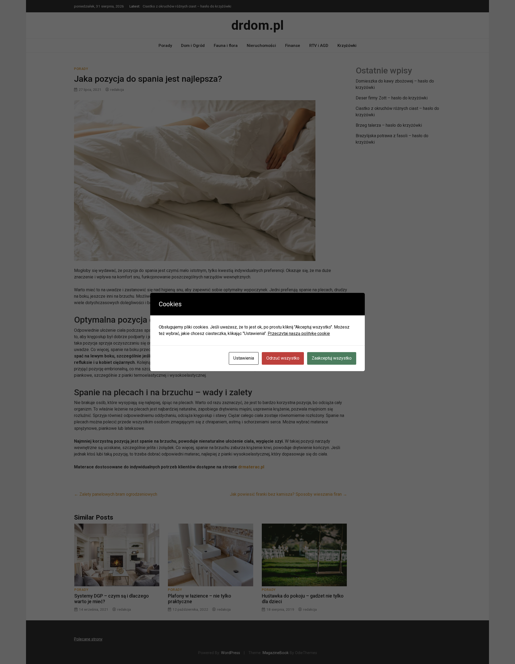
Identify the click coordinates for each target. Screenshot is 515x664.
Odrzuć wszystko (282, 358)
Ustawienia (243, 358)
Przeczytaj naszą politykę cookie (299, 333)
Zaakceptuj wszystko (332, 358)
